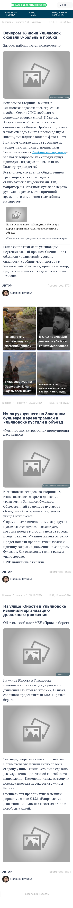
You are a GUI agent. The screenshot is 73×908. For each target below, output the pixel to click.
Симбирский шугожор (49, 152)
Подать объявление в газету (28, 5)
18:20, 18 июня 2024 (60, 595)
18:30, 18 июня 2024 (60, 402)
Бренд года (32, 13)
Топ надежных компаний (58, 13)
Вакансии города (11, 13)
